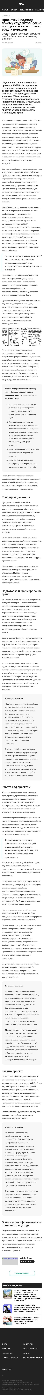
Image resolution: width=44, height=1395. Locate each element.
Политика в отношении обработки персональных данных (20, 1384)
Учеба (14, 10)
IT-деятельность (10, 1358)
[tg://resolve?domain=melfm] (4, 1335)
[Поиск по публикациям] (3, 3)
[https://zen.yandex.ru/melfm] (10, 1335)
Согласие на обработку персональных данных (17, 1382)
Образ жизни (26, 10)
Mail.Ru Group (26, 1258)
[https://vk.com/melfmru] (16, 1335)
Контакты (28, 1344)
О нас (4, 1344)
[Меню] (40, 3)
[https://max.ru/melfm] (39, 1335)
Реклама (6, 1349)
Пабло (26, 1353)
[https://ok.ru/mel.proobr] (33, 1335)
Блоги (5, 16)
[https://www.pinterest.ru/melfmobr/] (27, 1335)
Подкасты (7, 1353)
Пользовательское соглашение (12, 1381)
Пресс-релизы (30, 1349)
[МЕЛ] (22, 3)
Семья (5, 10)
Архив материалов (32, 1358)
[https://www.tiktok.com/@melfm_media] (22, 1335)
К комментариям (22, 1273)
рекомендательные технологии (21, 1389)
